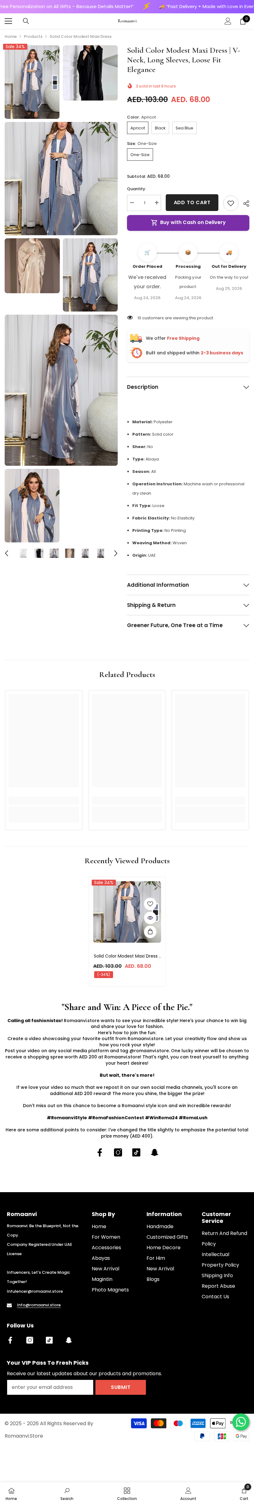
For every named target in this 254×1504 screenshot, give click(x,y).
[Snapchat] (154, 1152)
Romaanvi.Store (24, 1435)
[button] (6, 553)
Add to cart (192, 202)
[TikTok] (136, 1152)
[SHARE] (244, 203)
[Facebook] (100, 1152)
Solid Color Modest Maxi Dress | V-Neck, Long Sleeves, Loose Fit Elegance (127, 956)
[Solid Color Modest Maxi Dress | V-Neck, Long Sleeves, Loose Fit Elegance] (127, 911)
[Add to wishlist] (231, 203)
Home (11, 36)
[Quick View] (150, 918)
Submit (121, 1387)
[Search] (26, 21)
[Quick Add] (150, 932)
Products (33, 36)
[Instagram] (118, 1152)
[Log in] (228, 21)
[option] (23, 553)
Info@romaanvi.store (39, 1305)
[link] (44, 801)
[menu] (8, 21)
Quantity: (136, 189)
